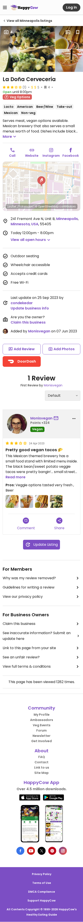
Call (12, 155)
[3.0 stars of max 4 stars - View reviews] (12, 87)
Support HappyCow (41, 900)
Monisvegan (39, 331)
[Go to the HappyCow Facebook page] (20, 851)
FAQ (41, 757)
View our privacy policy (23, 596)
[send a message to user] (57, 418)
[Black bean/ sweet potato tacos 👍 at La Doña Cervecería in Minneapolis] (27, 49)
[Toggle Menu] (5, 7)
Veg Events (41, 725)
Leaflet (12, 206)
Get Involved (41, 741)
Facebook (70, 155)
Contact (41, 762)
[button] (41, 181)
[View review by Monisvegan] (17, 423)
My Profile (42, 714)
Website (32, 155)
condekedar (22, 302)
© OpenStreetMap (47, 206)
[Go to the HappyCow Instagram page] (63, 851)
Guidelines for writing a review (28, 587)
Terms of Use (41, 883)
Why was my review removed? (29, 578)
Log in (71, 7)
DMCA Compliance (41, 892)
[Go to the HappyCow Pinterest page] (52, 851)
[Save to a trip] (68, 32)
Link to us (41, 767)
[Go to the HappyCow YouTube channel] (31, 851)
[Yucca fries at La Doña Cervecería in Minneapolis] (69, 37)
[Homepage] (24, 7)
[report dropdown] (74, 418)
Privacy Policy (41, 874)
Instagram (51, 155)
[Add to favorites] (77, 32)
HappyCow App (41, 782)
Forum (41, 730)
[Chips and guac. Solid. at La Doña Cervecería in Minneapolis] (12, 501)
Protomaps (25, 206)
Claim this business (28, 322)
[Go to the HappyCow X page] (42, 851)
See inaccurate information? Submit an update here (37, 635)
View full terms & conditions (27, 666)
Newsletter (41, 736)
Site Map (41, 773)
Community (41, 708)
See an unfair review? (21, 657)
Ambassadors (41, 720)
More (7, 136)
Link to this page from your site (29, 647)
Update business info (30, 308)
